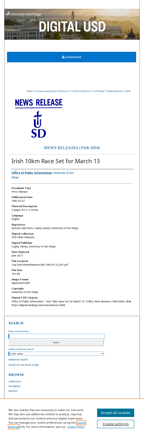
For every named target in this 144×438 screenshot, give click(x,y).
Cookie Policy (75, 427)
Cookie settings (116, 424)
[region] (72, 418)
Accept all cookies (115, 412)
